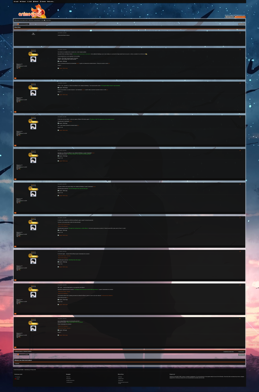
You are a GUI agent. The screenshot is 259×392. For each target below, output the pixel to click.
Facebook (18, 377)
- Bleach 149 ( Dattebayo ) (63, 226)
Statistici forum (121, 378)
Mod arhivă (68, 378)
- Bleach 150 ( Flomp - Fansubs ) (64, 255)
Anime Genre (31, 20)
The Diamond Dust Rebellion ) (107, 295)
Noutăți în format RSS (70, 380)
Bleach (43, 20)
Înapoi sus (68, 376)
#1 (240, 32)
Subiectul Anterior (19, 351)
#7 (240, 217)
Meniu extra (50, 1)
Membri (36, 1)
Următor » (27, 24)
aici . (68, 297)
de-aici (77, 63)
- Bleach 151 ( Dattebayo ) (63, 293)
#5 (240, 150)
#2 (240, 49)
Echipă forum (120, 380)
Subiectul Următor (27, 351)
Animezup (120, 376)
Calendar (43, 1)
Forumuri (23, 1)
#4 (240, 116)
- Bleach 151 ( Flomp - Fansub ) (64, 291)
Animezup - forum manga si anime (22, 20)
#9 (240, 285)
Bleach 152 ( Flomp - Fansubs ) (64, 328)
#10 (240, 318)
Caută (30, 1)
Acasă (16, 1)
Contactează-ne (69, 382)
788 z (20, 68)
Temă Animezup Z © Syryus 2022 (30, 369)
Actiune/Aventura (37, 20)
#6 (240, 184)
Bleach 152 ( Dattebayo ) (63, 326)
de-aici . (93, 152)
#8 (240, 251)
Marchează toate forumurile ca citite (123, 383)
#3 (240, 83)
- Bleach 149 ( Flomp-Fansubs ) (64, 224)
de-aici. (94, 186)
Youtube (17, 378)
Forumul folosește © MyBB (18, 369)
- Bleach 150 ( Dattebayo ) (63, 257)
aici (109, 63)
